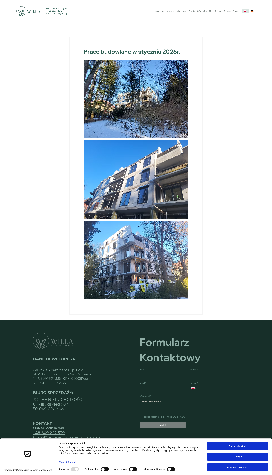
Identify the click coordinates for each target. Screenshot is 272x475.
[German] (252, 11)
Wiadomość (146, 396)
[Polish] (245, 11)
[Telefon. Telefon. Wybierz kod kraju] (194, 388)
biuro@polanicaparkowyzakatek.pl (68, 437)
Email (143, 383)
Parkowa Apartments (51, 370)
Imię (142, 369)
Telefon (194, 383)
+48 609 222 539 (49, 432)
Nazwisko (194, 369)
